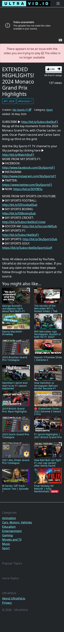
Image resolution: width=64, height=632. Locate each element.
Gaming (7, 535)
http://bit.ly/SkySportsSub (40, 239)
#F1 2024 (9, 101)
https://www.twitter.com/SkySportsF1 (27, 185)
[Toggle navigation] (58, 3)
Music (6, 544)
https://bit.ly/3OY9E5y (27, 189)
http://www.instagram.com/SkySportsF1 (29, 176)
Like (52, 69)
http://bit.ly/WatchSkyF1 (18, 155)
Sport (49, 109)
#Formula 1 (25, 101)
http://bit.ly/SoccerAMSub (39, 226)
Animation (9, 518)
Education (9, 527)
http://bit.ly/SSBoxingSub (19, 213)
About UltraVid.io (13, 598)
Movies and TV (12, 540)
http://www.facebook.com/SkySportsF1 (28, 168)
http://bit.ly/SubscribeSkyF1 (39, 122)
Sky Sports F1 (20, 109)
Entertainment (12, 531)
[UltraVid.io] (26, 3)
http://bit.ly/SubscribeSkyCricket (24, 222)
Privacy (7, 603)
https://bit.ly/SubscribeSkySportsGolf (27, 248)
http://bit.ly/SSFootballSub (19, 205)
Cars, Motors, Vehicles (17, 522)
